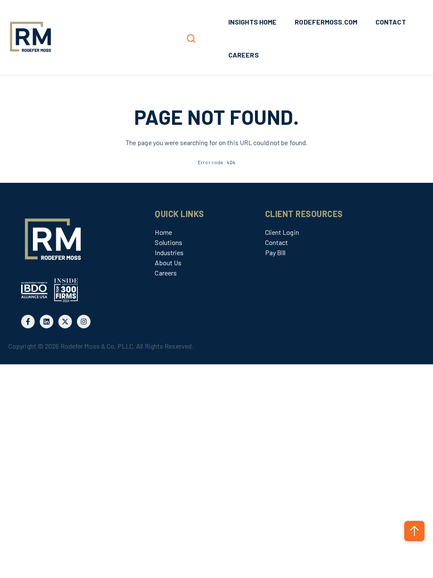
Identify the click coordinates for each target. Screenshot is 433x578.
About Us (168, 263)
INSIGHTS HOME (252, 22)
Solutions (168, 242)
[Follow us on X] (65, 321)
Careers (166, 273)
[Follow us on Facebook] (28, 321)
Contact (276, 242)
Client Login (282, 232)
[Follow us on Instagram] (83, 321)
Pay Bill (275, 252)
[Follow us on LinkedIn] (46, 321)
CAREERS (243, 55)
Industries (169, 252)
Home (163, 232)
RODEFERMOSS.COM (326, 22)
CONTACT (390, 22)
